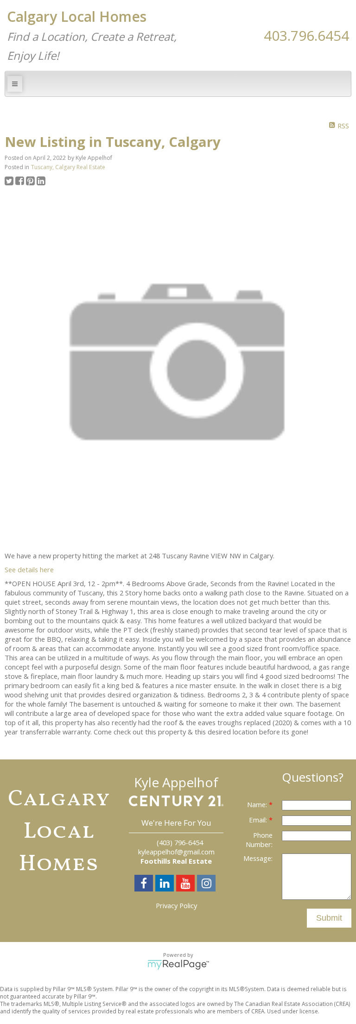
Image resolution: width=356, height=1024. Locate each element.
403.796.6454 (306, 35)
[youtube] (186, 884)
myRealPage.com (178, 964)
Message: (258, 858)
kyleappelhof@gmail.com (176, 851)
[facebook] (144, 884)
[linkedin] (165, 884)
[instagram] (207, 884)
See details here (29, 569)
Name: (258, 804)
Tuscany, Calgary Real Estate (68, 167)
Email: (259, 819)
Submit (329, 918)
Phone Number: (259, 839)
